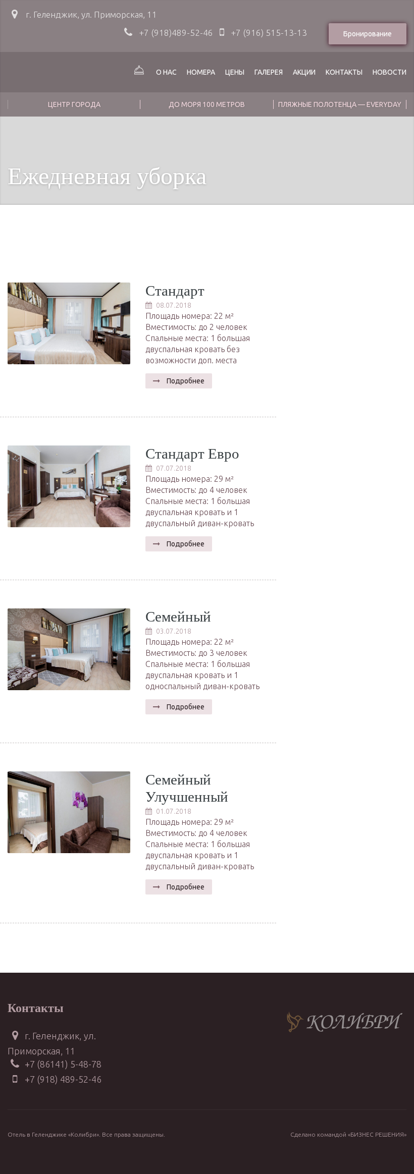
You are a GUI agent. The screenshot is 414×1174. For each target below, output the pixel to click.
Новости (389, 72)
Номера (201, 72)
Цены (234, 72)
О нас (166, 72)
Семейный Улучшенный (186, 788)
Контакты (344, 72)
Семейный (178, 616)
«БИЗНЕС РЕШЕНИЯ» (377, 1134)
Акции (304, 72)
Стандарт (174, 291)
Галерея (268, 72)
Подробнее (184, 381)
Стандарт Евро (192, 453)
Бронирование (367, 34)
